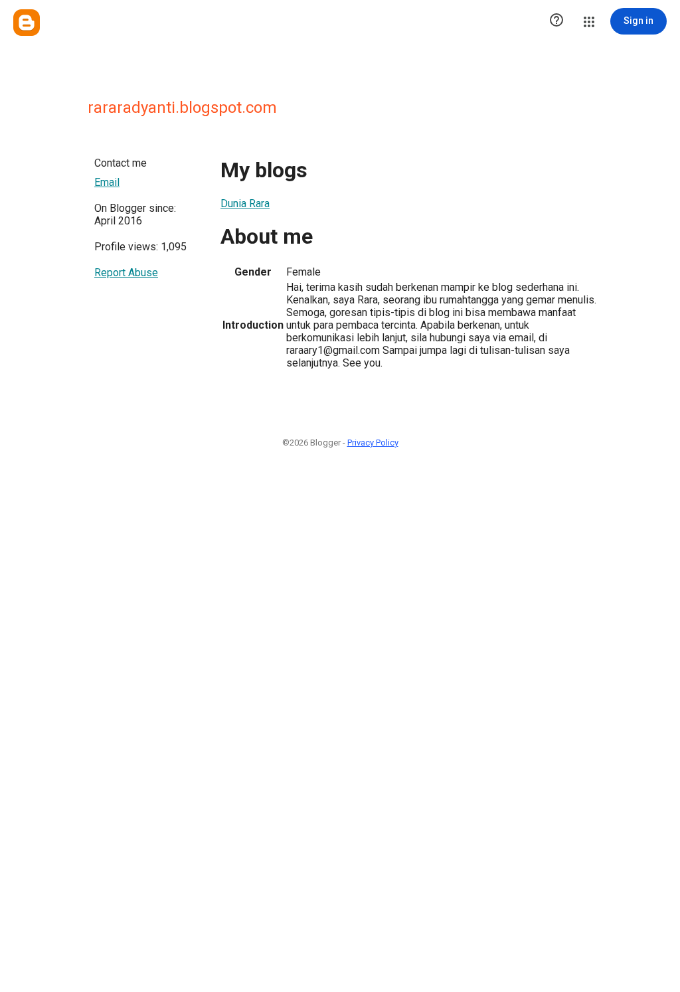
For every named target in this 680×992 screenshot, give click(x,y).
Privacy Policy (372, 443)
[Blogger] (26, 22)
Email (107, 182)
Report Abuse (126, 272)
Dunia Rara (245, 203)
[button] (556, 21)
